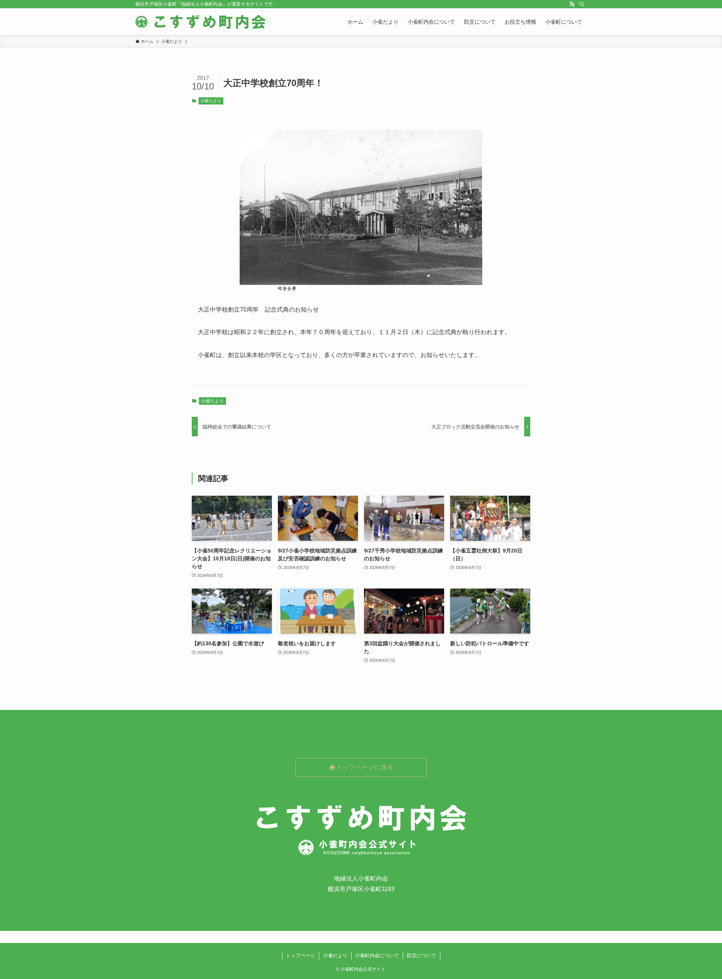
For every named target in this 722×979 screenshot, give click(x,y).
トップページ (300, 955)
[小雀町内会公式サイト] (201, 21)
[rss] (572, 4)
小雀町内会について (377, 955)
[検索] (582, 4)
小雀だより (210, 100)
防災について (421, 955)
